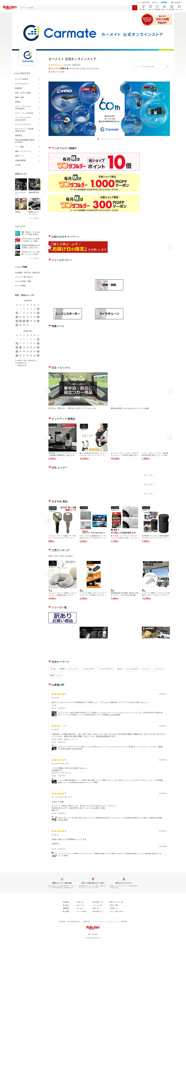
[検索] (134, 14)
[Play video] (109, 504)
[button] (177, 8)
